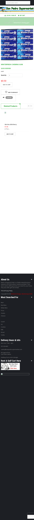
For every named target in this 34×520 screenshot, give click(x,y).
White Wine (4, 308)
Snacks (3, 313)
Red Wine (3, 305)
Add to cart (6, 84)
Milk (2, 329)
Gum (11, 23)
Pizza (2, 310)
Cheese (3, 316)
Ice (2, 324)
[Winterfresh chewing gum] (17, 44)
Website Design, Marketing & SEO (21, 294)
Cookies (3, 327)
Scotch (3, 321)
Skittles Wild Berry (11, 124)
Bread (2, 332)
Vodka (3, 335)
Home (11, 21)
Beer (2, 302)
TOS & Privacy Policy (6, 291)
